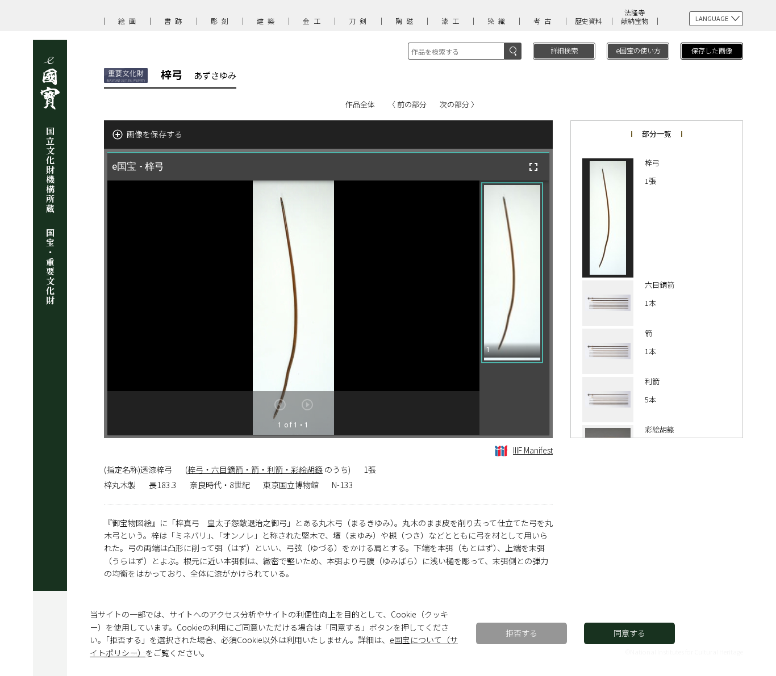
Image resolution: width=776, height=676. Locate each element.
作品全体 (360, 104)
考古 (544, 21)
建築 (267, 21)
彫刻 (221, 21)
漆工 (452, 21)
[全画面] (533, 166)
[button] (512, 272)
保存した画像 (711, 50)
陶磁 (406, 21)
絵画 (129, 21)
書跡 (175, 21)
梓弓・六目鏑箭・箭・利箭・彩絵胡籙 (255, 469)
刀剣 (359, 21)
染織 (498, 21)
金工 (313, 21)
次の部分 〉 (459, 104)
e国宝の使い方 (638, 50)
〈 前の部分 (407, 104)
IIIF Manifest (533, 450)
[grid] (514, 307)
